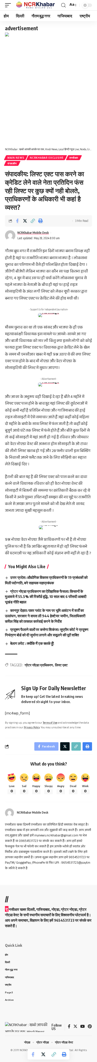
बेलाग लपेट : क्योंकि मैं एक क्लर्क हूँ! (32, 643)
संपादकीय (12, 163)
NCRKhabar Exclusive (46, 157)
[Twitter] (75, 1027)
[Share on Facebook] (17, 221)
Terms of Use (50, 723)
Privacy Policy (32, 728)
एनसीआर (73, 157)
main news (15, 157)
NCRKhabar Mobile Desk (33, 233)
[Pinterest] (90, 1027)
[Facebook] (69, 1027)
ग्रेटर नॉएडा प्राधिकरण (39, 665)
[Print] (40, 221)
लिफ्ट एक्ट (61, 665)
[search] (63, 5)
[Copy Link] (32, 221)
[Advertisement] (48, 89)
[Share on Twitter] (24, 221)
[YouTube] (82, 1027)
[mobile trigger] (9, 5)
